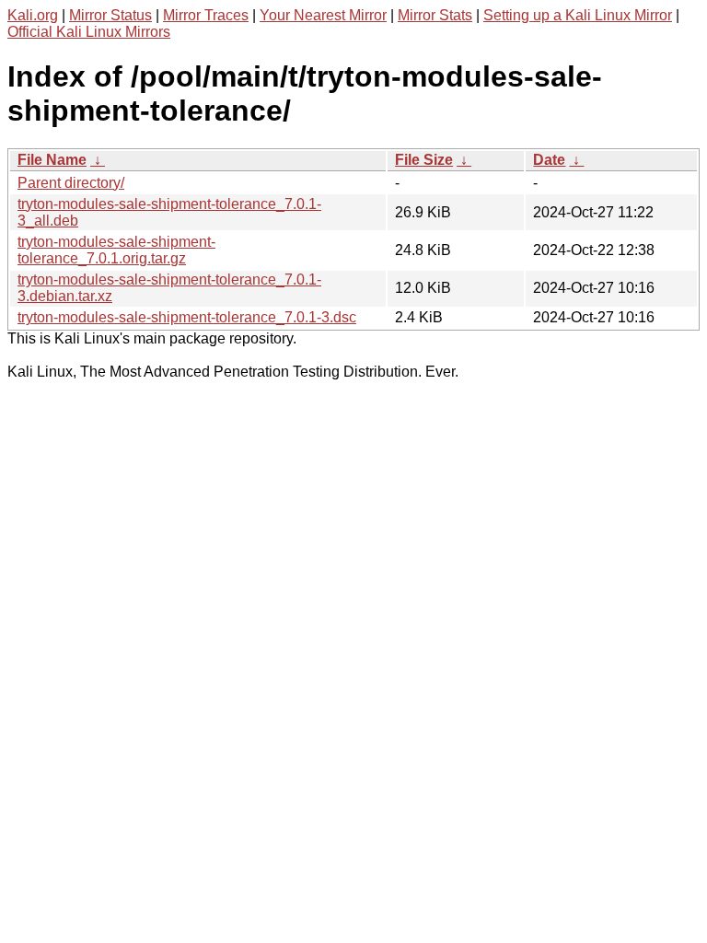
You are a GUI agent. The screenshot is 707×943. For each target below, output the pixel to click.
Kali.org (32, 15)
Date (549, 160)
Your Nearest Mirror (323, 15)
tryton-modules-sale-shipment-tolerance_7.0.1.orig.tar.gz (116, 250)
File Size (424, 160)
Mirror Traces (206, 15)
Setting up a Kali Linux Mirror (577, 15)
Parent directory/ (70, 183)
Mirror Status (110, 15)
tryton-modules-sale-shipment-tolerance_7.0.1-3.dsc (186, 317)
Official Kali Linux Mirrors (88, 32)
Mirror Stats (435, 15)
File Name (52, 160)
